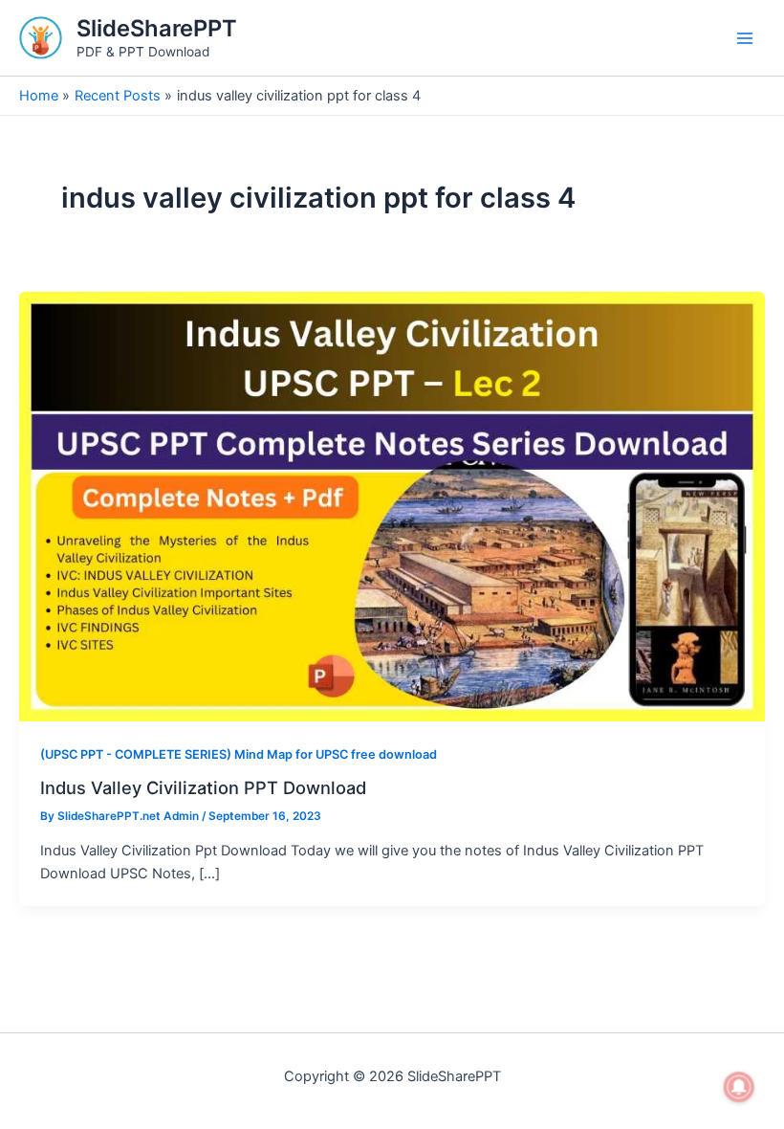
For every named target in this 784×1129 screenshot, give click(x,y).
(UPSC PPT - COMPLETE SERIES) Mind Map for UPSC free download (238, 754)
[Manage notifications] (739, 1087)
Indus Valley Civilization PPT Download (203, 787)
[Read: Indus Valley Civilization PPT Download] (392, 506)
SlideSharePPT (156, 28)
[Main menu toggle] (745, 38)
